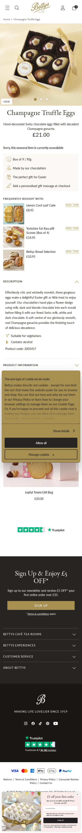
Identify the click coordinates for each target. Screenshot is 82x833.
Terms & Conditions (26, 779)
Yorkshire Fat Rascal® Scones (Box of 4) (40, 230)
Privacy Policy (31, 418)
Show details (61, 431)
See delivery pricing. (67, 827)
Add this (72, 205)
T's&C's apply (57, 827)
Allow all (41, 443)
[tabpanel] (41, 64)
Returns (7, 779)
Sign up (41, 605)
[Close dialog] (77, 794)
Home (6, 19)
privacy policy (49, 827)
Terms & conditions (38, 614)
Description (12, 281)
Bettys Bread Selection (41, 252)
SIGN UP (60, 821)
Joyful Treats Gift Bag (39, 492)
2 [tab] (41, 99)
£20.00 (39, 498)
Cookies (49, 418)
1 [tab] (35, 99)
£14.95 (30, 237)
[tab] (41, 281)
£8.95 (30, 210)
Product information (20, 365)
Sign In (63, 7)
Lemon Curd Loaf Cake (41, 205)
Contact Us (46, 783)
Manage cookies (39, 454)
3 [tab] (47, 99)
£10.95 (30, 256)
